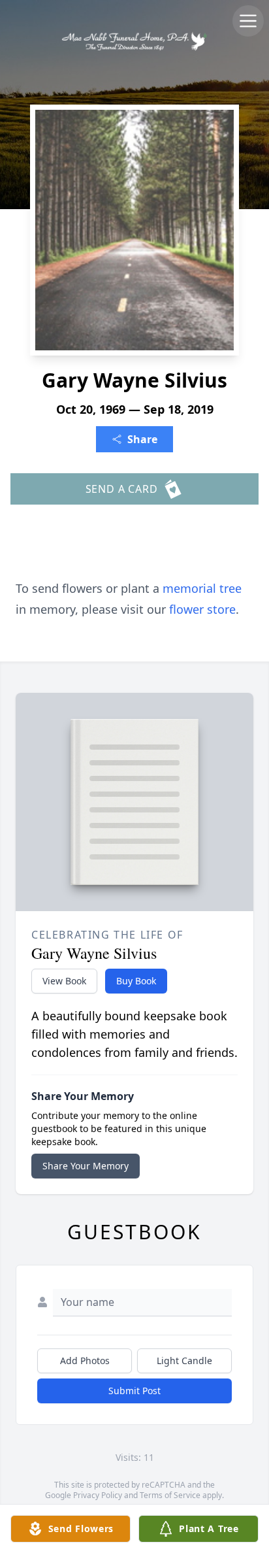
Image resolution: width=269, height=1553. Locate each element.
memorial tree (202, 588)
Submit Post (134, 1390)
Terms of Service (170, 1495)
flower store (202, 609)
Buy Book (136, 981)
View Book (64, 981)
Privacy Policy (97, 1495)
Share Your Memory (85, 1166)
